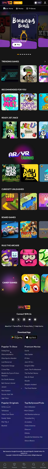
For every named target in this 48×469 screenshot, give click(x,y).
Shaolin (27, 381)
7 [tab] (30, 54)
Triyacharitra (29, 418)
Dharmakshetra (7, 354)
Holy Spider (29, 354)
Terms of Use (17, 326)
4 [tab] (24, 54)
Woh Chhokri (29, 411)
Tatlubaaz (5, 411)
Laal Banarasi (6, 362)
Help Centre (39, 326)
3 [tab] (22, 54)
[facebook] (13, 319)
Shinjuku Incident (31, 384)
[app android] (18, 337)
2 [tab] (20, 54)
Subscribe (18, 3)
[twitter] (18, 319)
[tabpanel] (24, 29)
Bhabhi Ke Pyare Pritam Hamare (10, 374)
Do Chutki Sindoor (8, 379)
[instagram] (35, 319)
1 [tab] (18, 54)
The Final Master (31, 388)
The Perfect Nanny (31, 373)
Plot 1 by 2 (5, 422)
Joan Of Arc (29, 362)
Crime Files (5, 369)
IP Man (27, 358)
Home (11, 8)
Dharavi (28, 429)
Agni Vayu (5, 398)
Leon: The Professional (33, 369)
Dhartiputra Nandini (8, 358)
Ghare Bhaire (29, 441)
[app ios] (31, 337)
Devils (27, 351)
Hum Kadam (5, 391)
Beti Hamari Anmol (8, 383)
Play (18, 45)
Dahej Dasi (5, 351)
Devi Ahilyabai (30, 407)
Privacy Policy (28, 326)
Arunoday (28, 422)
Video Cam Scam (7, 414)
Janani (3, 387)
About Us (8, 326)
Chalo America (30, 426)
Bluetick (4, 426)
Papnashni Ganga (7, 366)
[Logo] (7, 2)
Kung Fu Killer (29, 366)
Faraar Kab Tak (7, 394)
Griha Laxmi (5, 407)
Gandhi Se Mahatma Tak (33, 437)
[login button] (45, 2)
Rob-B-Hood (29, 377)
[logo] (24, 307)
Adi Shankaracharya (32, 414)
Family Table (6, 418)
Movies (20, 8)
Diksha (27, 433)
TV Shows (32, 8)
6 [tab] (28, 54)
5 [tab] (26, 54)
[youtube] (29, 319)
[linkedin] (24, 319)
